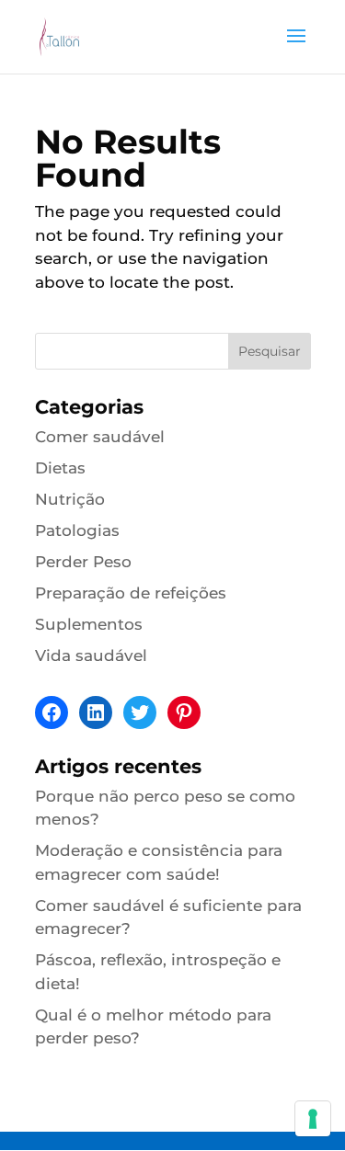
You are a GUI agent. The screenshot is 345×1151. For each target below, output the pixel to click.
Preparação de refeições (130, 593)
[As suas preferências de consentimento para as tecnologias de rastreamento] (312, 1118)
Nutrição (70, 499)
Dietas (60, 468)
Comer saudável (100, 436)
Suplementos (89, 624)
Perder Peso (83, 562)
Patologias (77, 530)
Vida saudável (91, 655)
